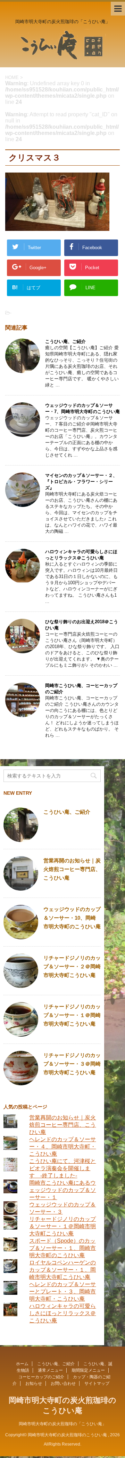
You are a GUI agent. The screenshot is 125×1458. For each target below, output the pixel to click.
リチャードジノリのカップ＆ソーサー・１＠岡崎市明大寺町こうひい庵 (72, 1015)
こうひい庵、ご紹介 (65, 341)
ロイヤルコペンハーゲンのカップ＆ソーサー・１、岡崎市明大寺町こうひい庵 (62, 1270)
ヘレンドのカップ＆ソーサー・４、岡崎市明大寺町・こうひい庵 (62, 1146)
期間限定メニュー (88, 1370)
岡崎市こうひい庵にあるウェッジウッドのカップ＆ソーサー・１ (62, 1190)
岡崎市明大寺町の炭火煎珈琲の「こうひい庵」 (62, 1423)
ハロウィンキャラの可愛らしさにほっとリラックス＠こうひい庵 (62, 1313)
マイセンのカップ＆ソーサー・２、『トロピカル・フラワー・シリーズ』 (81, 481)
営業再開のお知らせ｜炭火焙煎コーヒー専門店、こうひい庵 (72, 869)
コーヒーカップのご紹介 (41, 1376)
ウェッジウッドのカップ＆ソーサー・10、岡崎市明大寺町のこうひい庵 (72, 917)
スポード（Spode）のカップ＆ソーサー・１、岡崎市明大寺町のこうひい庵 (62, 1248)
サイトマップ (96, 1383)
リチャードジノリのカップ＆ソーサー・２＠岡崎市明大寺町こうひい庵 (72, 966)
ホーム (22, 1363)
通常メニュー (50, 1370)
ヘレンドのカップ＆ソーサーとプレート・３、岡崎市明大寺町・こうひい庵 (62, 1291)
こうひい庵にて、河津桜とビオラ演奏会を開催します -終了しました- (62, 1168)
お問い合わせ (63, 1383)
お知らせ (33, 1383)
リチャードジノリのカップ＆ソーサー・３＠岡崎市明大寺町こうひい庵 (72, 1063)
